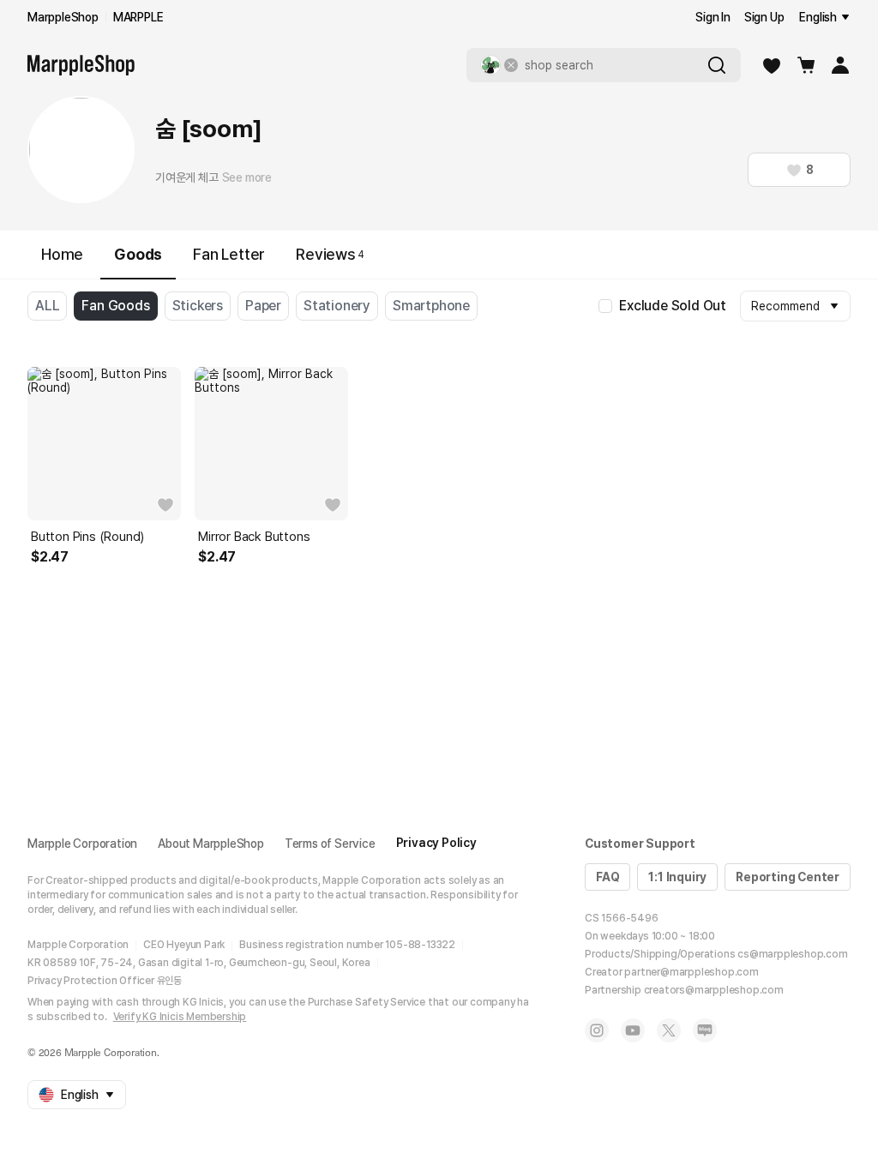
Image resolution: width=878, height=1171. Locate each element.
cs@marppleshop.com (792, 954)
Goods (138, 254)
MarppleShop (63, 17)
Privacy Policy (436, 843)
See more (247, 177)
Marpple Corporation (82, 843)
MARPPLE (138, 17)
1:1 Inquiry (677, 877)
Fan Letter (229, 254)
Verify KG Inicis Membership (180, 1017)
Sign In (713, 17)
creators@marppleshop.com (714, 990)
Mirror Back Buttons (254, 536)
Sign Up (764, 17)
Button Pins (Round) (87, 536)
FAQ (607, 877)
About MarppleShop (211, 843)
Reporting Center (787, 877)
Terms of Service (330, 843)
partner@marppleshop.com (691, 972)
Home (62, 254)
